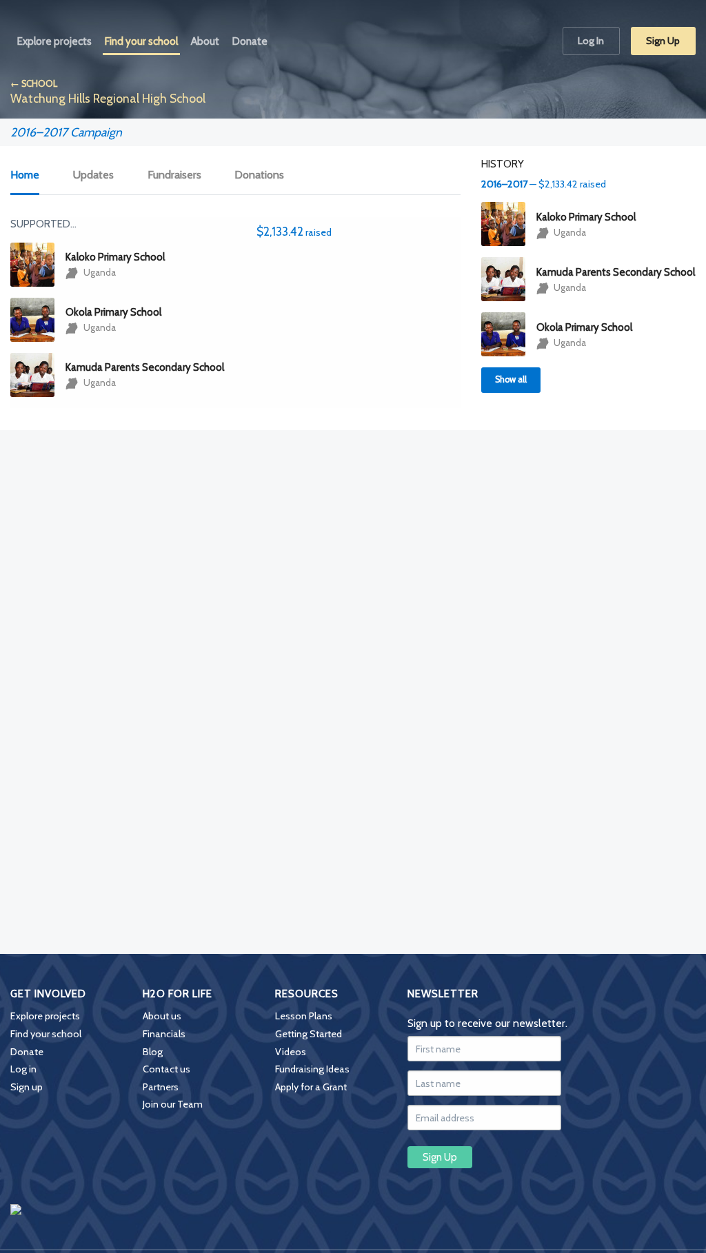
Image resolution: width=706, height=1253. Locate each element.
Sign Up (663, 40)
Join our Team (173, 1104)
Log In (591, 40)
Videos (290, 1052)
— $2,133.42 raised (543, 184)
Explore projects (45, 1016)
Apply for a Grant (311, 1087)
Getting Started (308, 1034)
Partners (161, 1087)
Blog (153, 1052)
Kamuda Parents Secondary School (144, 367)
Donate (26, 1052)
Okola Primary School (113, 312)
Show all (511, 379)
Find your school (45, 1034)
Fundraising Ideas (312, 1069)
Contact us (166, 1069)
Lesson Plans (303, 1016)
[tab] (32, 175)
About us (162, 1016)
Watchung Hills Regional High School (107, 98)
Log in (23, 1069)
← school (33, 84)
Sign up (26, 1087)
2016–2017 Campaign (66, 132)
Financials (164, 1034)
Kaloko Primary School (115, 257)
